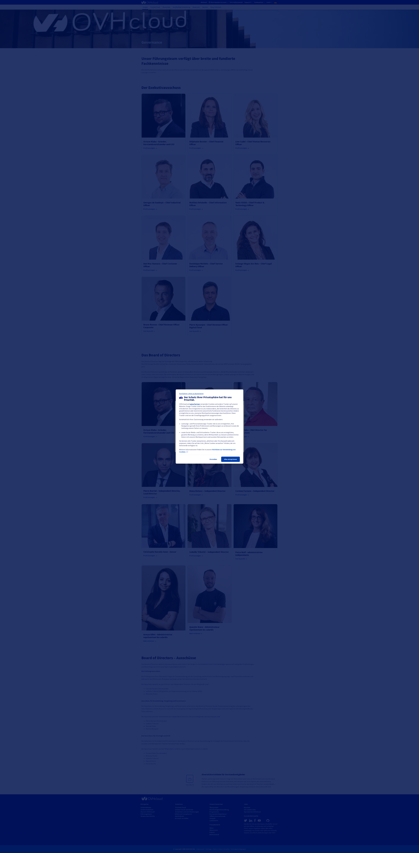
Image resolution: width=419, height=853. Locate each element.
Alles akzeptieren (230, 459)
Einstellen (213, 459)
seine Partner (195, 404)
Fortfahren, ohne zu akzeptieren (191, 393)
